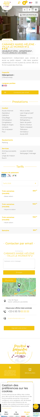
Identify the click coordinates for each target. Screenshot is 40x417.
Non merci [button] (6, 413)
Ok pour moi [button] (27, 413)
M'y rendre (9, 280)
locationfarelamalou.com (16, 318)
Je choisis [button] (16, 413)
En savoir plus (6, 408)
